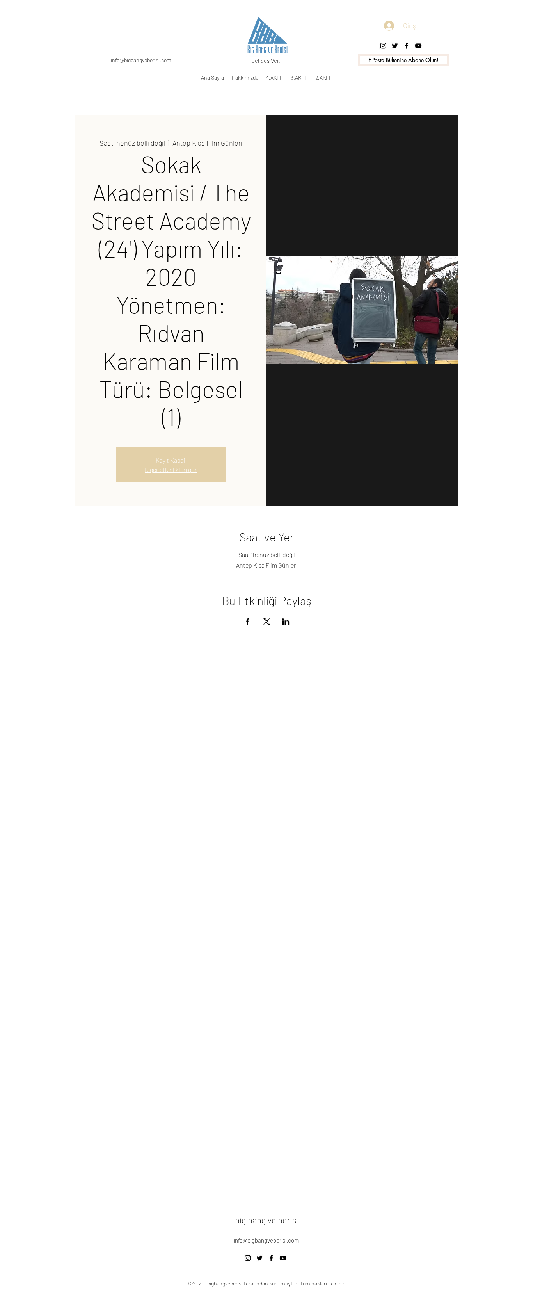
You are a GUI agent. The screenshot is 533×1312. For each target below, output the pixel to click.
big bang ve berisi (266, 1220)
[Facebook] (406, 46)
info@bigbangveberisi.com (141, 60)
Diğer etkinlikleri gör (171, 469)
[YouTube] (283, 1258)
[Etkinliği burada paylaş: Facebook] (247, 621)
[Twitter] (395, 46)
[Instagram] (383, 46)
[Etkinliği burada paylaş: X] (266, 621)
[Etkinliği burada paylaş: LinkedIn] (286, 621)
